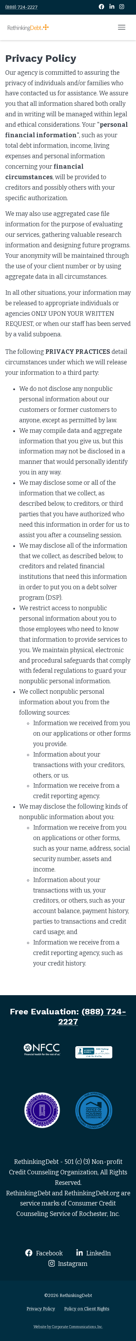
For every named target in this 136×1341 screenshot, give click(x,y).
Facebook (48, 1253)
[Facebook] (102, 7)
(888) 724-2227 (21, 7)
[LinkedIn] (112, 7)
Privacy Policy (41, 1308)
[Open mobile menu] (121, 27)
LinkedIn (98, 1253)
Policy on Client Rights (86, 1308)
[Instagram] (121, 7)
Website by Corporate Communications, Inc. (68, 1327)
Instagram (72, 1264)
